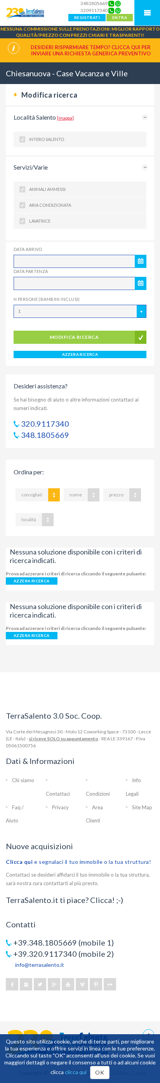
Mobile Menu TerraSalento (147, 13)
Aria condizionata (50, 205)
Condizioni (98, 794)
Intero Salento (46, 139)
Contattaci (58, 794)
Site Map (142, 807)
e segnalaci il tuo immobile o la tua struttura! (78, 861)
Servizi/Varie (31, 167)
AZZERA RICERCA (80, 354)
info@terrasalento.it (39, 964)
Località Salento (44, 117)
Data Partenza (31, 271)
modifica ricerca (74, 337)
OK (99, 1072)
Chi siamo (23, 780)
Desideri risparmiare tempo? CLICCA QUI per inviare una (91, 50)
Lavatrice (39, 220)
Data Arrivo (28, 249)
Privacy (60, 807)
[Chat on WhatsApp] (118, 3)
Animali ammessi (47, 189)
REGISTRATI (87, 17)
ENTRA (119, 17)
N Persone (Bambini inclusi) (47, 299)
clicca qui (76, 1072)
